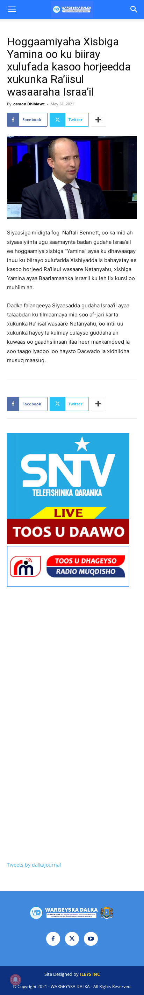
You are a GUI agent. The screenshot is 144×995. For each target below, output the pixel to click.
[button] (12, 9)
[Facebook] (53, 939)
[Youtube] (91, 939)
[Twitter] (72, 939)
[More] (98, 120)
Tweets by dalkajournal (34, 864)
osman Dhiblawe (29, 103)
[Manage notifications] (15, 979)
